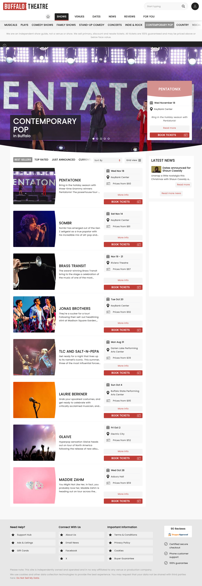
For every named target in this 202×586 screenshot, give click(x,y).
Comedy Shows (42, 25)
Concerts (115, 25)
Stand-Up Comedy (91, 25)
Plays (24, 25)
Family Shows (66, 25)
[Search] (184, 6)
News (112, 16)
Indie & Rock (134, 25)
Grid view (131, 160)
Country (182, 25)
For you (149, 16)
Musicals (10, 25)
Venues (79, 16)
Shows (61, 16)
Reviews (129, 16)
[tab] (93, 138)
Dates (96, 16)
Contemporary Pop (159, 25)
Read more (169, 128)
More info (123, 194)
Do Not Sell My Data (28, 578)
